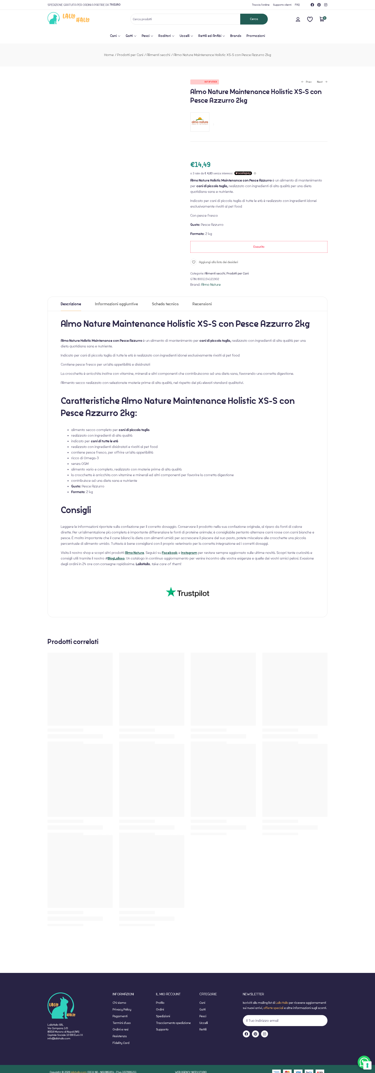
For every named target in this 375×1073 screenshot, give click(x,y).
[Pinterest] (319, 5)
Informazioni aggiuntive (116, 304)
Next (320, 82)
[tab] (71, 304)
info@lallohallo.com (59, 1038)
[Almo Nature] (199, 134)
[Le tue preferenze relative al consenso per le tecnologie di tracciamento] (367, 1065)
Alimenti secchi (158, 55)
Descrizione (71, 304)
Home (109, 55)
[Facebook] (312, 5)
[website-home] (76, 19)
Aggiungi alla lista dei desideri (218, 262)
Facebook (170, 552)
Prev (306, 82)
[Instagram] (325, 5)
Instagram (189, 552)
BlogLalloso (116, 558)
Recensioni (202, 304)
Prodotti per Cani (130, 55)
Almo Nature (211, 284)
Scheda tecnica (165, 304)
